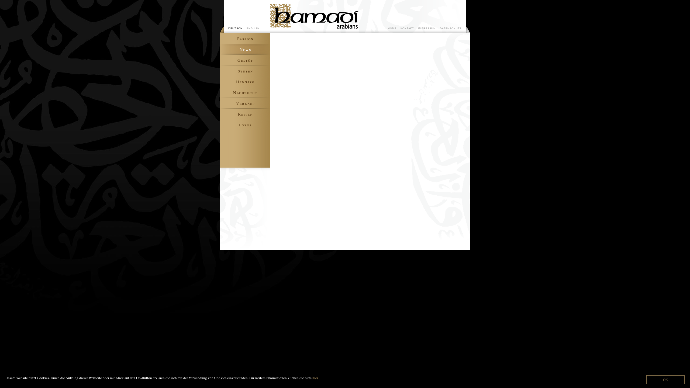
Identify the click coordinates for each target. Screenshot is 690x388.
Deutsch (235, 28)
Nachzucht (245, 92)
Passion (245, 38)
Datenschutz (451, 28)
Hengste (245, 81)
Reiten (245, 114)
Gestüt (245, 60)
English (253, 28)
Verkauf (245, 103)
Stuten (245, 71)
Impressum (427, 28)
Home (392, 28)
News (245, 49)
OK (665, 379)
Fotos (245, 124)
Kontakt (407, 28)
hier (315, 377)
